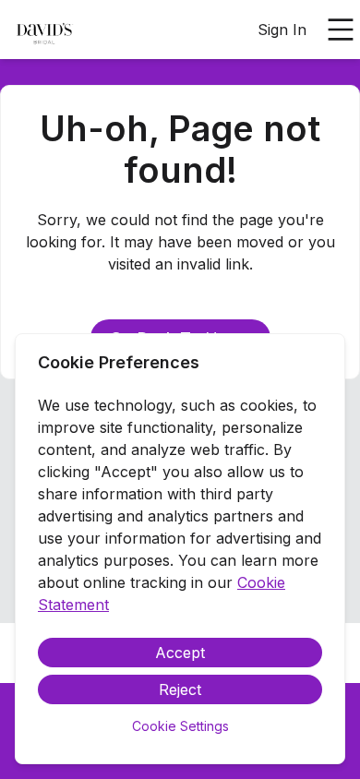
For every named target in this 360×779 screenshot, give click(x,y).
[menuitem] (44, 30)
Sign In (282, 29)
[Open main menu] (340, 29)
